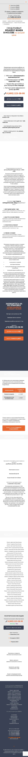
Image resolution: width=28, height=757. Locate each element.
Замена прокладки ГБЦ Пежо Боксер (14, 554)
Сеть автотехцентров (14, 711)
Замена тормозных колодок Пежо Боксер (14, 599)
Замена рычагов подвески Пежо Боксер (14, 574)
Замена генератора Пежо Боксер (14, 581)
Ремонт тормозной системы (14, 696)
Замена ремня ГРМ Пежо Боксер (14, 553)
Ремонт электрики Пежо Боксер (14, 545)
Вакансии (14, 721)
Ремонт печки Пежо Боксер (14, 583)
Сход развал (14, 706)
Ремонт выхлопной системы (14, 697)
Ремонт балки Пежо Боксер (14, 578)
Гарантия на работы (14, 719)
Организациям (14, 717)
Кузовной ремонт (14, 708)
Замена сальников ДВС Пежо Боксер (14, 558)
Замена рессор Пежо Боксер (14, 565)
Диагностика (14, 701)
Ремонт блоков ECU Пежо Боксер (14, 587)
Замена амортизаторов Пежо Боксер (14, 563)
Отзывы (14, 720)
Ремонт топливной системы (14, 691)
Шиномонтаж (14, 707)
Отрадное (14, 7)
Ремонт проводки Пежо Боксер (14, 585)
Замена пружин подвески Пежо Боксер (14, 572)
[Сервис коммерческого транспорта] (14, 2)
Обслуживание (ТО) (14, 700)
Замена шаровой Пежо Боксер (14, 571)
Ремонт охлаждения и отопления (14, 704)
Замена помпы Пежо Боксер (14, 603)
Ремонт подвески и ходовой (14, 694)
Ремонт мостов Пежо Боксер (14, 594)
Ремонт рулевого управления (14, 698)
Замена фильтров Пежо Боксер (14, 560)
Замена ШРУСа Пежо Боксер (14, 569)
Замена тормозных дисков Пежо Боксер (14, 596)
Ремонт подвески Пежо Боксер (14, 544)
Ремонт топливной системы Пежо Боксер (14, 551)
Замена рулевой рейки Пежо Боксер (14, 601)
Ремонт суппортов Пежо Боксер (14, 598)
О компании (14, 714)
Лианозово (14, 5)
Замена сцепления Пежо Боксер (14, 592)
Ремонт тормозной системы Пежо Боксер (14, 549)
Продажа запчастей (14, 723)
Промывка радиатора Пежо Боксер (14, 605)
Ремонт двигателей (14, 690)
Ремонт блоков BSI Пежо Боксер (14, 589)
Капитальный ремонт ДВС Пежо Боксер (14, 556)
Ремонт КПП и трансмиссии (14, 693)
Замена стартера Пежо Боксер (14, 580)
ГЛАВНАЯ (4, 21)
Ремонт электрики (14, 703)
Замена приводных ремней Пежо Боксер (14, 562)
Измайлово (14, 9)
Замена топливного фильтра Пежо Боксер (14, 576)
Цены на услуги (14, 716)
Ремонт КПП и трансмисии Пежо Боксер (14, 547)
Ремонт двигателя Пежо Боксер (14, 542)
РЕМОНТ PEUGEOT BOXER (19, 22)
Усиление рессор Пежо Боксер (14, 567)
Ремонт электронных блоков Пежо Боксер (14, 590)
